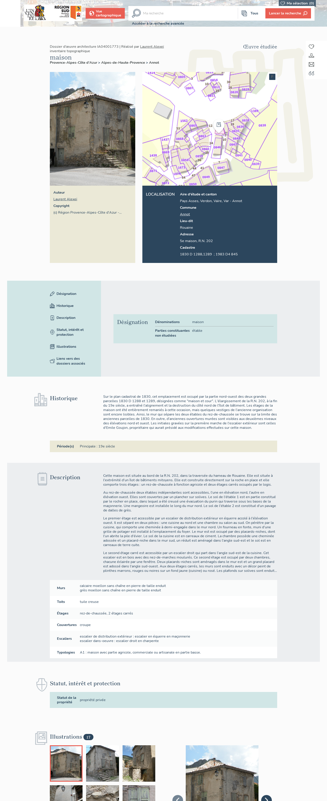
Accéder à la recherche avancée (158, 23)
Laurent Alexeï (152, 46)
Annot (154, 62)
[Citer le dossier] (311, 73)
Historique (65, 305)
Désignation (66, 293)
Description (66, 317)
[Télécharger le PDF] (311, 55)
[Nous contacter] (311, 64)
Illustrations (66, 346)
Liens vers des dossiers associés (71, 361)
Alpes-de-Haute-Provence (123, 62)
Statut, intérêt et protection (70, 332)
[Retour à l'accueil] (10, 13)
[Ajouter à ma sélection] (311, 46)
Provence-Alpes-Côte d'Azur (74, 62)
